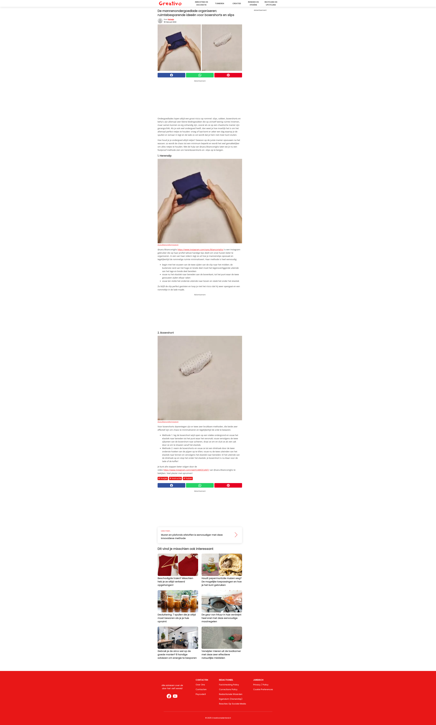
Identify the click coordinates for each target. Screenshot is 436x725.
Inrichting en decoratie (201, 3)
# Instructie (175, 478)
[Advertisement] (200, 98)
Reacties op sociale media (232, 703)
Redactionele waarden (230, 694)
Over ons (200, 684)
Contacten (201, 689)
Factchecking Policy (229, 684)
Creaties (237, 3)
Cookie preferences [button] (263, 689)
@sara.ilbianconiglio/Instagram (168, 245)
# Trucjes (162, 478)
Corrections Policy (228, 689)
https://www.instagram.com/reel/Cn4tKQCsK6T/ (186, 470)
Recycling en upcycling (271, 3)
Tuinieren (219, 3)
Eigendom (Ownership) (230, 699)
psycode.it (201, 694)
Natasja (171, 19)
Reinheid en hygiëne (253, 3)
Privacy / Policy (260, 684)
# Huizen (187, 478)
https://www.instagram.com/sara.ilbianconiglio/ (201, 249)
